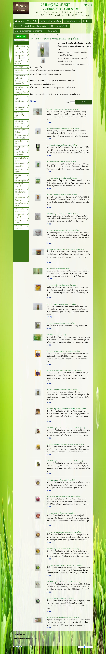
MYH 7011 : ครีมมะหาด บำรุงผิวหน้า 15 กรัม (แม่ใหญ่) (61, 304)
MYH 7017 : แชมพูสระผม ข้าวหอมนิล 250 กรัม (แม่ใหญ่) (62, 390)
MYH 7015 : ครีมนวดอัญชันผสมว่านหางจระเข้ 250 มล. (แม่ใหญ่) (64, 370)
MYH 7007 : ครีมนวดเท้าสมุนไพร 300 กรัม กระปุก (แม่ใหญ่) (63, 230)
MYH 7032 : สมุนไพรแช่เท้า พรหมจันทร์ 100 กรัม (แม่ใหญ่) (63, 618)
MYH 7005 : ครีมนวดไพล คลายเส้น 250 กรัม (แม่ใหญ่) (62, 195)
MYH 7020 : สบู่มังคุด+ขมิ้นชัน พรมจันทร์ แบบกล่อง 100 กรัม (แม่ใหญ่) (66, 428)
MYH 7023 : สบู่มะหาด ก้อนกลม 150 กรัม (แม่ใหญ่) (61, 480)
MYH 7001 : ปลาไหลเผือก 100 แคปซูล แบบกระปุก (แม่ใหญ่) (63, 109)
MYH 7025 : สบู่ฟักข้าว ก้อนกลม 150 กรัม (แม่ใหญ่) (61, 513)
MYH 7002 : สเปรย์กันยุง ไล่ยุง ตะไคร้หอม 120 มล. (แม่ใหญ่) (63, 129)
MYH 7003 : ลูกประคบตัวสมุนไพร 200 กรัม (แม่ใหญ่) (61, 162)
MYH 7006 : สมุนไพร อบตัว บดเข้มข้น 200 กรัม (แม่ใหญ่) (62, 214)
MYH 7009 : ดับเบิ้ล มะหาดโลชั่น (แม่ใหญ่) (58, 269)
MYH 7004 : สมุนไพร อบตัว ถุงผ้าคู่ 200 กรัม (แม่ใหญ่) (62, 178)
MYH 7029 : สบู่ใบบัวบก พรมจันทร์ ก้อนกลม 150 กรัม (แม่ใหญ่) (64, 565)
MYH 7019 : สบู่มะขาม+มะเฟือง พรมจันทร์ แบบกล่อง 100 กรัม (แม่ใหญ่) (66, 409)
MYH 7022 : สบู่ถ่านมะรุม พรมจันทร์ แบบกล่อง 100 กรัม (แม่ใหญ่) (65, 461)
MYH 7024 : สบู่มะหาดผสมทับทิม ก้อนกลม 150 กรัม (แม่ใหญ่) (63, 497)
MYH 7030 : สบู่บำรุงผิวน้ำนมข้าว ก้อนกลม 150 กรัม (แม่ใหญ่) (63, 582)
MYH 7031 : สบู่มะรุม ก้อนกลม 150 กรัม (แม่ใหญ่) (60, 598)
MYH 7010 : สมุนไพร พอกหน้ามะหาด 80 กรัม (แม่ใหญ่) (62, 285)
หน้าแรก (31, 35)
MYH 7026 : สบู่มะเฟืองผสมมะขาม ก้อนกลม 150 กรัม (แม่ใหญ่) (64, 532)
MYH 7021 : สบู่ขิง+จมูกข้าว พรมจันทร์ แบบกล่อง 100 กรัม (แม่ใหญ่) (65, 444)
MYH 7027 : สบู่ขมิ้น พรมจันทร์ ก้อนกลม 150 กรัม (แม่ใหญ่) (63, 549)
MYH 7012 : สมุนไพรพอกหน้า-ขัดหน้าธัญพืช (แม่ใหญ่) (61, 323)
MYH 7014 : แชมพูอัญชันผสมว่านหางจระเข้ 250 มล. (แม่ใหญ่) (63, 351)
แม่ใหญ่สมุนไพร (36, 35)
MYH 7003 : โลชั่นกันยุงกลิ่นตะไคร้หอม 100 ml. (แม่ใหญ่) (62, 145)
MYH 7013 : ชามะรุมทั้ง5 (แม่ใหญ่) (56, 335)
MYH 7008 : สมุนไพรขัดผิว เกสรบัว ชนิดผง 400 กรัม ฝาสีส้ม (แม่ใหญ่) (66, 249)
